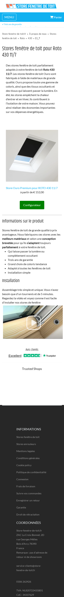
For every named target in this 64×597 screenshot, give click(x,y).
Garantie (21, 507)
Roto (22, 38)
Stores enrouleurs (26, 444)
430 (30, 38)
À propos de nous (38, 33)
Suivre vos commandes (28, 493)
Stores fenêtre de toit (27, 436)
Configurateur (32, 205)
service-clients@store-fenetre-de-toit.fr (28, 568)
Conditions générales (28, 458)
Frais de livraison (25, 486)
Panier (57, 17)
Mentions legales (25, 451)
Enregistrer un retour (28, 500)
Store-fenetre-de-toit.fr (14, 33)
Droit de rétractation (27, 514)
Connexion (22, 479)
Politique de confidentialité (31, 472)
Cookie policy (23, 465)
